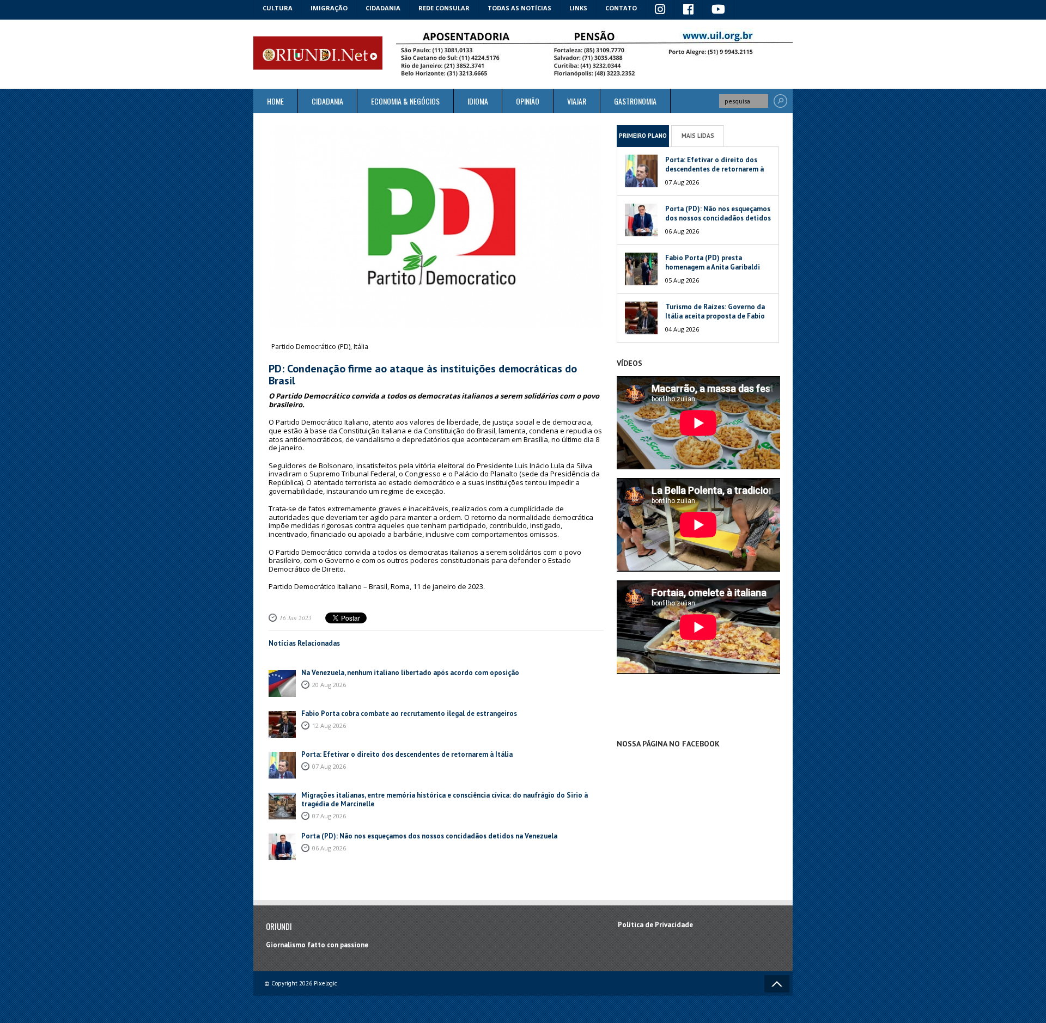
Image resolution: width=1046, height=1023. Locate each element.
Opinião (527, 101)
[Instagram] (660, 10)
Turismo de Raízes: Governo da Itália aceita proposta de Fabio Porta (715, 316)
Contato (621, 8)
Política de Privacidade (655, 924)
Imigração (329, 8)
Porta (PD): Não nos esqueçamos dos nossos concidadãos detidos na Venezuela (429, 836)
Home (275, 101)
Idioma (477, 101)
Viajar (576, 101)
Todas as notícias (519, 8)
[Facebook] (688, 10)
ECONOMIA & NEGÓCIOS (405, 101)
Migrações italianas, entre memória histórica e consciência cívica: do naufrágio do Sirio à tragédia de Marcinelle (444, 799)
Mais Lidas (698, 135)
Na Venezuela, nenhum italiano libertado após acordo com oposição (410, 672)
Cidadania (383, 8)
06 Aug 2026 (329, 848)
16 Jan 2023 (295, 618)
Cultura (278, 8)
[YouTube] (718, 10)
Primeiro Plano (643, 135)
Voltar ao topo (776, 984)
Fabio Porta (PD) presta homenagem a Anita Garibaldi (712, 262)
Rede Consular (444, 8)
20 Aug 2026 (329, 685)
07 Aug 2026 (329, 766)
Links (578, 8)
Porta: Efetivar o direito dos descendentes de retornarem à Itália (407, 754)
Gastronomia (635, 101)
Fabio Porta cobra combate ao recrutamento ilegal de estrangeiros (409, 713)
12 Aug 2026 (329, 725)
